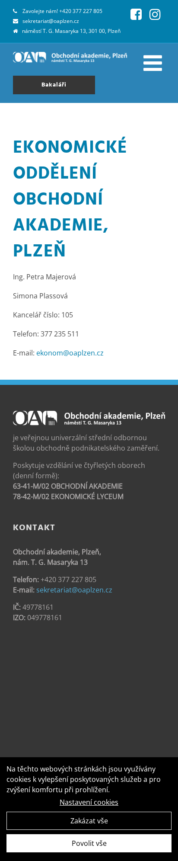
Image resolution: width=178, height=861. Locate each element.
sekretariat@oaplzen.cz (50, 21)
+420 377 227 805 (80, 11)
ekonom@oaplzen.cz (70, 353)
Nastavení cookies (89, 802)
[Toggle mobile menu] (154, 63)
